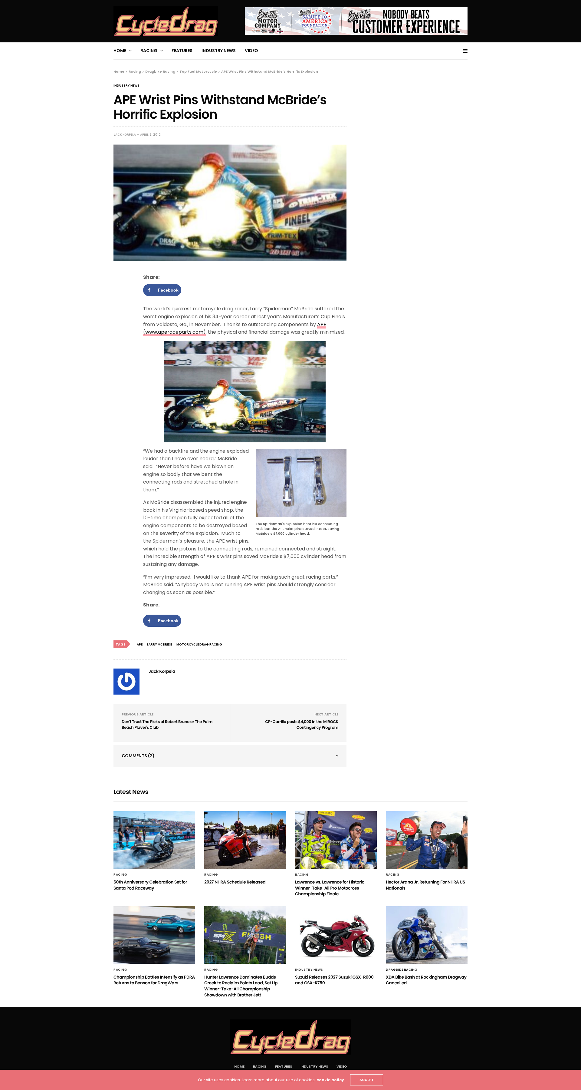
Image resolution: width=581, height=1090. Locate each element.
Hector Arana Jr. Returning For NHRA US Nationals (425, 885)
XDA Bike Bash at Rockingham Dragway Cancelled (426, 980)
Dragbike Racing (402, 969)
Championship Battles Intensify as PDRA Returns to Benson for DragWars (154, 980)
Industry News (219, 51)
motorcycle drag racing (199, 644)
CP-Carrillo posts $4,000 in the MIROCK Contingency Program (301, 725)
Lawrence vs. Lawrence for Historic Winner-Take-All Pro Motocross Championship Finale (329, 888)
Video (251, 51)
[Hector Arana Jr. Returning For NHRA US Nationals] (427, 840)
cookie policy (330, 1080)
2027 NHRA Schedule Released (234, 882)
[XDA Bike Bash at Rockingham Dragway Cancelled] (427, 935)
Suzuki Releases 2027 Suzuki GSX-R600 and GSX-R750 (334, 980)
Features (182, 51)
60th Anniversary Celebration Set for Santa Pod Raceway (150, 885)
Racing (148, 51)
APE (140, 644)
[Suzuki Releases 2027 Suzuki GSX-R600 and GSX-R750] (336, 935)
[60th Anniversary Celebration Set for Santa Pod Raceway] (154, 840)
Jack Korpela (124, 134)
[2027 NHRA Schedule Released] (245, 840)
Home (119, 51)
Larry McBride (159, 644)
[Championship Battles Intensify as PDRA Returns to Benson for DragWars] (154, 935)
